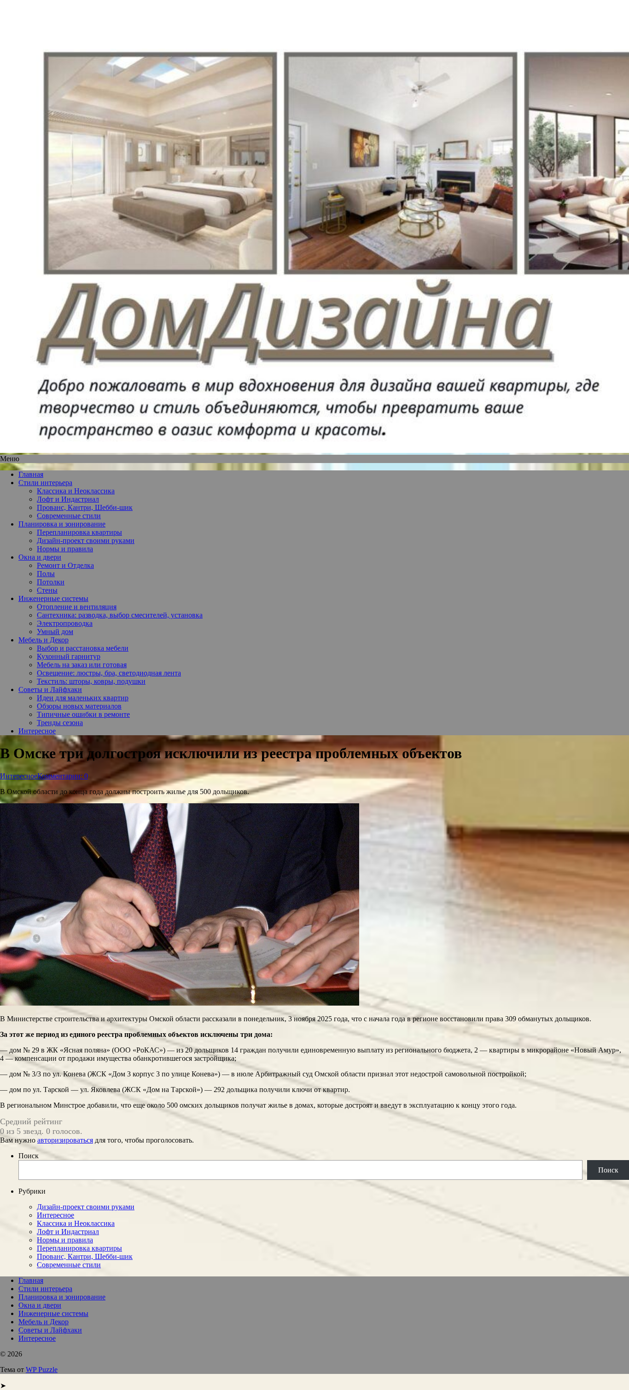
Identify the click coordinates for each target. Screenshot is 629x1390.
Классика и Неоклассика (76, 491)
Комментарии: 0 (62, 776)
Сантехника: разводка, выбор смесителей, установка (120, 615)
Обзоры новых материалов (79, 706)
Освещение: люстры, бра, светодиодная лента (109, 673)
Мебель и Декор (43, 640)
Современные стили (69, 516)
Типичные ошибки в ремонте (83, 714)
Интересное (37, 731)
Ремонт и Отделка (65, 565)
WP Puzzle (42, 1369)
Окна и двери (39, 557)
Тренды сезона (60, 722)
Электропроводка (65, 623)
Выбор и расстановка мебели (82, 648)
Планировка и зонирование (61, 524)
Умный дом (55, 631)
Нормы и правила (65, 549)
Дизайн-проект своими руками (85, 540)
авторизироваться (65, 1140)
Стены (47, 590)
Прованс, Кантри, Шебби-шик (85, 507)
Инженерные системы (53, 598)
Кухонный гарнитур (68, 656)
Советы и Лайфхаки (50, 689)
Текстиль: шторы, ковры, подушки (91, 681)
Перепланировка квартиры (79, 532)
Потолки (50, 582)
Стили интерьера (45, 482)
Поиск (28, 1156)
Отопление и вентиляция (76, 607)
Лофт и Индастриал (68, 499)
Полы (46, 574)
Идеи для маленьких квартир (82, 698)
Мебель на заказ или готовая (82, 665)
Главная (30, 474)
